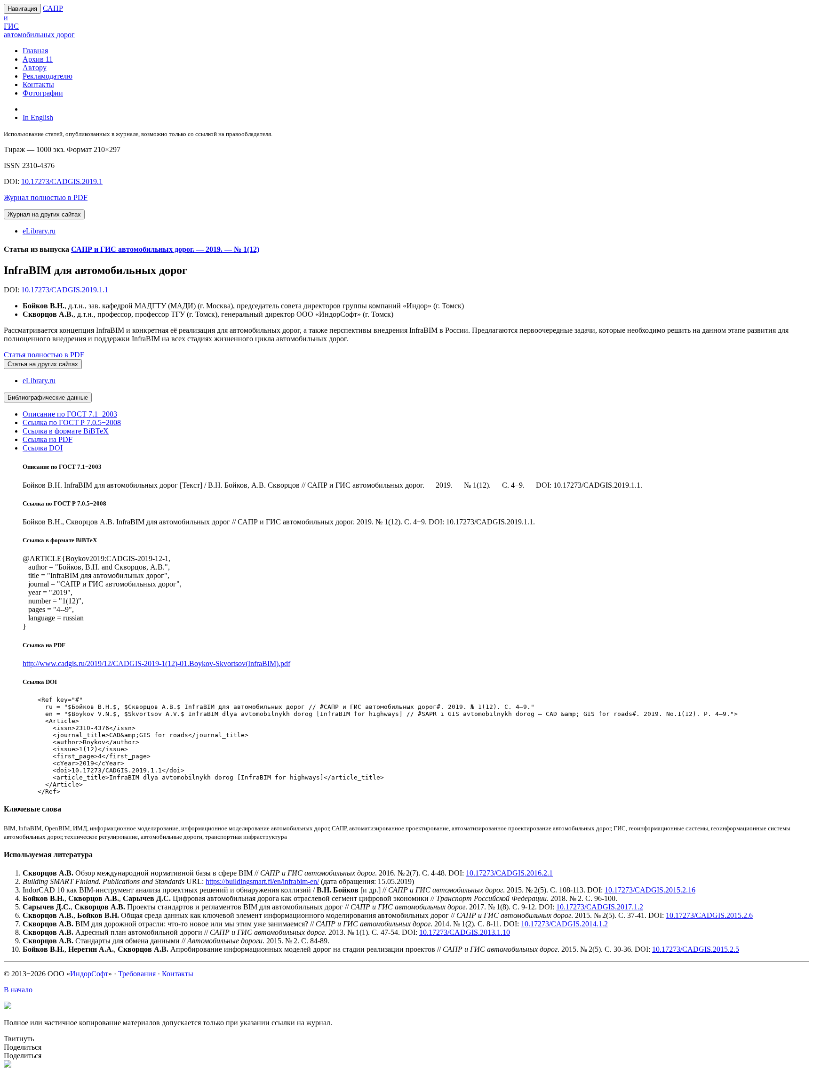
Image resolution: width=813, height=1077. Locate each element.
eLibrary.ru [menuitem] (39, 231)
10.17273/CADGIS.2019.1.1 (64, 290)
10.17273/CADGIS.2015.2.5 (695, 949)
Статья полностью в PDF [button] (44, 355)
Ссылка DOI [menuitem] (43, 448)
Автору (35, 68)
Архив (38, 59)
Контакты (38, 84)
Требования (137, 974)
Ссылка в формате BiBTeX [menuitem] (66, 431)
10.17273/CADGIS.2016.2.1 (509, 873)
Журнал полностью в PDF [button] (46, 197)
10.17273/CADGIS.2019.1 (62, 181)
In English (38, 117)
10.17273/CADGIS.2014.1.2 (564, 924)
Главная (35, 51)
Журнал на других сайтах (44, 214)
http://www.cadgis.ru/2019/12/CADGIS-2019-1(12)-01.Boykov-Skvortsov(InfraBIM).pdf (156, 663)
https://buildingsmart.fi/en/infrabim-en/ (262, 881)
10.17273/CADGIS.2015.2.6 (709, 915)
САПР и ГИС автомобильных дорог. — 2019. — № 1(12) (165, 249)
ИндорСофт (89, 974)
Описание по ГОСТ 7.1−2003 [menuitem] (70, 414)
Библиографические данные (48, 397)
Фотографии (43, 93)
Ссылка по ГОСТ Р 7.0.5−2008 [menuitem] (72, 422)
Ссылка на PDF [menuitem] (47, 439)
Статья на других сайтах (43, 364)
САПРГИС (39, 21)
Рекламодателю (47, 76)
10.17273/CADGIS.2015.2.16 (650, 890)
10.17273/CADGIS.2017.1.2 (599, 907)
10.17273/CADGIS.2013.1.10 (464, 932)
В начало (18, 990)
